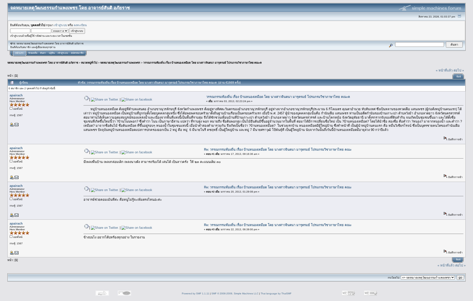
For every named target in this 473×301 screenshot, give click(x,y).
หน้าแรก (19, 53)
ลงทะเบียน (80, 25)
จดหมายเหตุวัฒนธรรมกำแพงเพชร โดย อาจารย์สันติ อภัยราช (42, 62)
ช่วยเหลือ (32, 53)
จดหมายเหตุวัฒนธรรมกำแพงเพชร (120, 62)
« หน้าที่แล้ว (444, 70)
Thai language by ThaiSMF (276, 293)
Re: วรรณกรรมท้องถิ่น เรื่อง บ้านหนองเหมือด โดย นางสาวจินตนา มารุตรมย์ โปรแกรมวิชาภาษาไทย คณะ (278, 149)
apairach (16, 95)
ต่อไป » (459, 70)
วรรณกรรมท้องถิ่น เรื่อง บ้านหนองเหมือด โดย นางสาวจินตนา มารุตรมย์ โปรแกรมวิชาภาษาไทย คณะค (202, 62)
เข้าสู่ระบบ (60, 25)
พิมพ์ (458, 76)
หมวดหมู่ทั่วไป (89, 62)
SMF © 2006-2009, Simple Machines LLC (234, 293)
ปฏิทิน (52, 53)
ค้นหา (43, 53)
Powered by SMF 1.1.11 (195, 293)
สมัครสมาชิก (77, 53)
